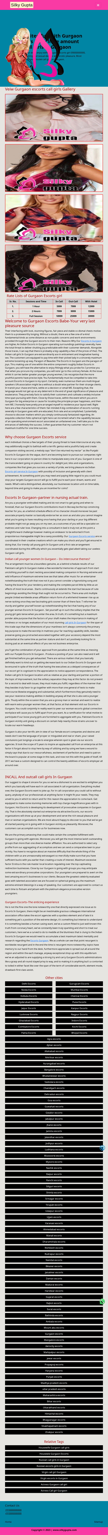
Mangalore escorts (54, 1340)
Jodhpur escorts (54, 1143)
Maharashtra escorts (54, 1395)
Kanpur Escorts (79, 1008)
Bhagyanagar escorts (54, 1419)
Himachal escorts (54, 1413)
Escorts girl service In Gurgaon (21, 471)
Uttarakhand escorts (54, 1407)
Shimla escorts (54, 1192)
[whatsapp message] (102, 1301)
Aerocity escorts (54, 1346)
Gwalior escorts (54, 1112)
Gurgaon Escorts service (82, 536)
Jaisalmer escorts (54, 1272)
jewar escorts (54, 1358)
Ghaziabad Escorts (29, 1020)
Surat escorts (54, 1309)
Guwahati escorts (54, 1106)
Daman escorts (54, 1278)
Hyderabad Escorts (29, 1002)
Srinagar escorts (54, 1198)
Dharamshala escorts (54, 1241)
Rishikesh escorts (54, 1247)
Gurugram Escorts (79, 983)
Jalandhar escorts (54, 1137)
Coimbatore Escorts (28, 1026)
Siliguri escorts (54, 1186)
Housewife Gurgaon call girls (54, 1447)
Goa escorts (54, 1100)
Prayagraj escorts (54, 1364)
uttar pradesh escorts (54, 1389)
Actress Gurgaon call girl (54, 1484)
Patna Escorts (28, 1032)
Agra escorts (54, 1039)
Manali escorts (54, 1235)
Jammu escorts (54, 1131)
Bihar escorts (54, 1401)
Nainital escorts (54, 1260)
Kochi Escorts (79, 1026)
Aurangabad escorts (54, 1063)
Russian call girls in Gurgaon (54, 1459)
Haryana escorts (54, 1370)
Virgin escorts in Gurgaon (54, 1478)
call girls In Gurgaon (75, 622)
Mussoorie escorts (54, 1155)
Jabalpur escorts (54, 1118)
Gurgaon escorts (54, 1333)
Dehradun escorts (54, 1094)
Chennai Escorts (79, 996)
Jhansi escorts (54, 1125)
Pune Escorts (79, 1002)
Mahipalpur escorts (54, 1352)
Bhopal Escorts (79, 1032)
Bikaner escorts (54, 1266)
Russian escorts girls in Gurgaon (54, 1466)
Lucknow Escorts (29, 1014)
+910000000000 (13, 1510)
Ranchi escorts (54, 1180)
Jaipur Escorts (28, 1008)
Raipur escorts (54, 1174)
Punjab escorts (54, 1376)
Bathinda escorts (54, 1315)
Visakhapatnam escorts (54, 1426)
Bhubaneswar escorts (54, 1075)
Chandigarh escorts (54, 1088)
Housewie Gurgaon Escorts (54, 1453)
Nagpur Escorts (79, 1014)
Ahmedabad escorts (54, 1229)
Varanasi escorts (54, 1223)
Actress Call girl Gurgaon (54, 1490)
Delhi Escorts (29, 983)
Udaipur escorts (54, 1211)
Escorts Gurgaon (39, 940)
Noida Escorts (28, 989)
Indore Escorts (79, 1020)
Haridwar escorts (54, 1290)
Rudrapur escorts (54, 1254)
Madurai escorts (54, 1284)
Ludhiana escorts (54, 1149)
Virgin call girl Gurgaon (54, 1472)
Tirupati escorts (54, 1204)
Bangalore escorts (54, 1069)
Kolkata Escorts (29, 996)
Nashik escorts (54, 1168)
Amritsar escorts (54, 1057)
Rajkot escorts (54, 1303)
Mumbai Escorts (79, 989)
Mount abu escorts (54, 1327)
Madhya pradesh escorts (54, 1383)
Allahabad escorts (54, 1051)
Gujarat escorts (54, 1297)
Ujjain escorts (54, 1217)
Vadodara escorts (54, 1082)
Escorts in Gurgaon (91, 340)
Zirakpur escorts (54, 1432)
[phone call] (102, 1147)
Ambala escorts (54, 1321)
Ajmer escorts (54, 1045)
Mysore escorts (54, 1161)
